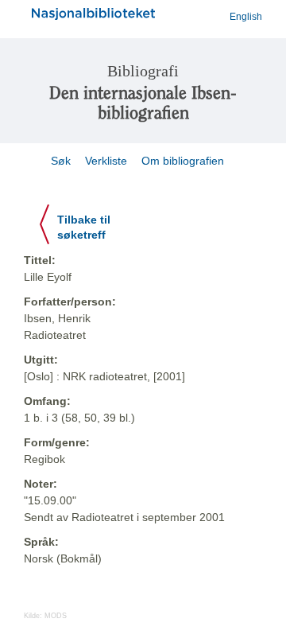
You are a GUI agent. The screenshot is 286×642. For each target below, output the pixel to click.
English (246, 16)
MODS (55, 616)
